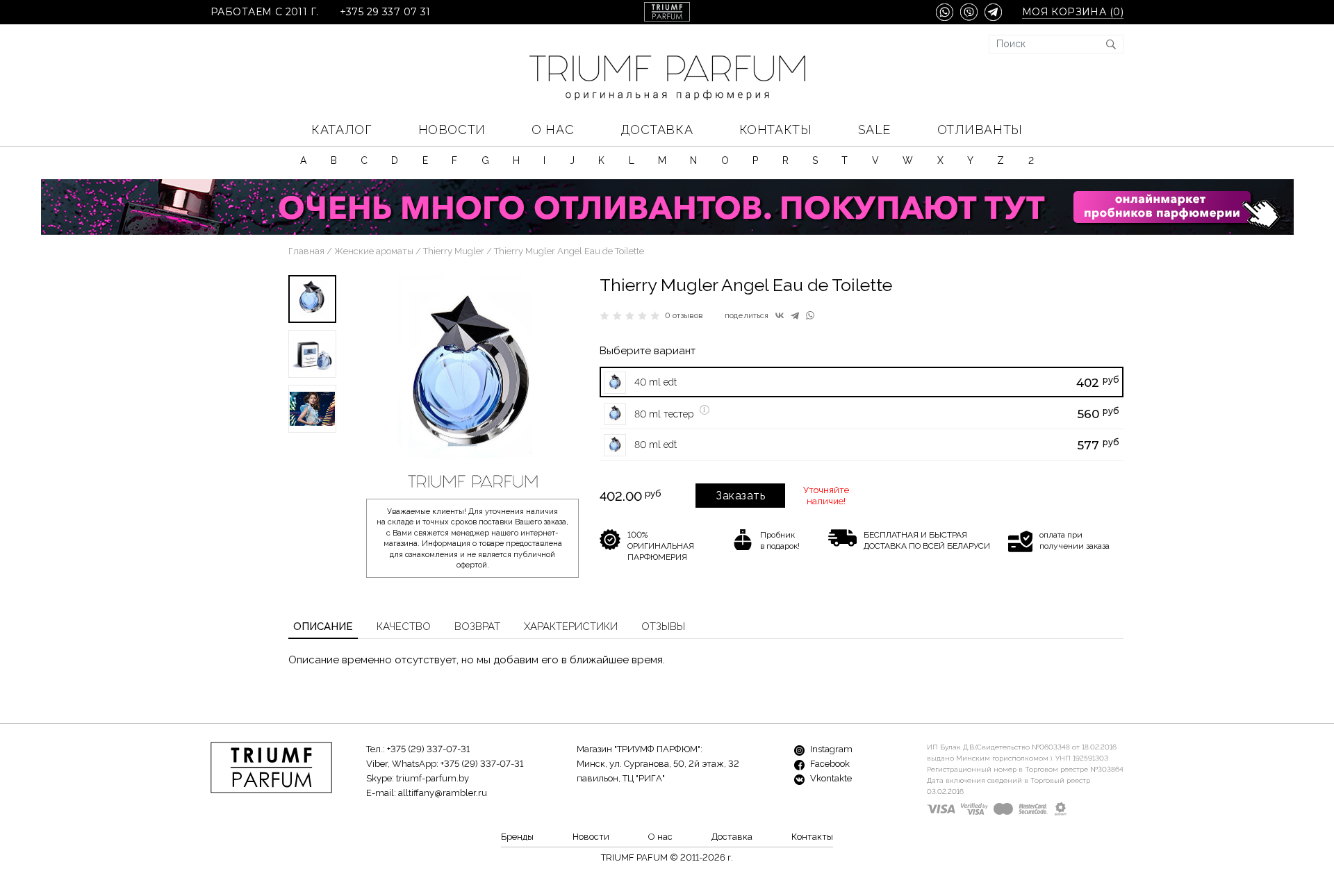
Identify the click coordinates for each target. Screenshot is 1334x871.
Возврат (477, 626)
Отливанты (980, 129)
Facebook (829, 763)
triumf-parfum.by (432, 778)
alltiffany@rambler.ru (442, 793)
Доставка (656, 129)
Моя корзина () (1072, 12)
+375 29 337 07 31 (385, 12)
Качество (404, 626)
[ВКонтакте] (779, 315)
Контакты (775, 129)
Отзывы (663, 626)
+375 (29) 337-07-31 (428, 749)
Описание (323, 626)
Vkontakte (830, 778)
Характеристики (571, 626)
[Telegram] (795, 315)
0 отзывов (684, 315)
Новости (452, 129)
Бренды (517, 836)
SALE (874, 129)
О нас (553, 129)
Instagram (830, 749)
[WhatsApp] (810, 315)
